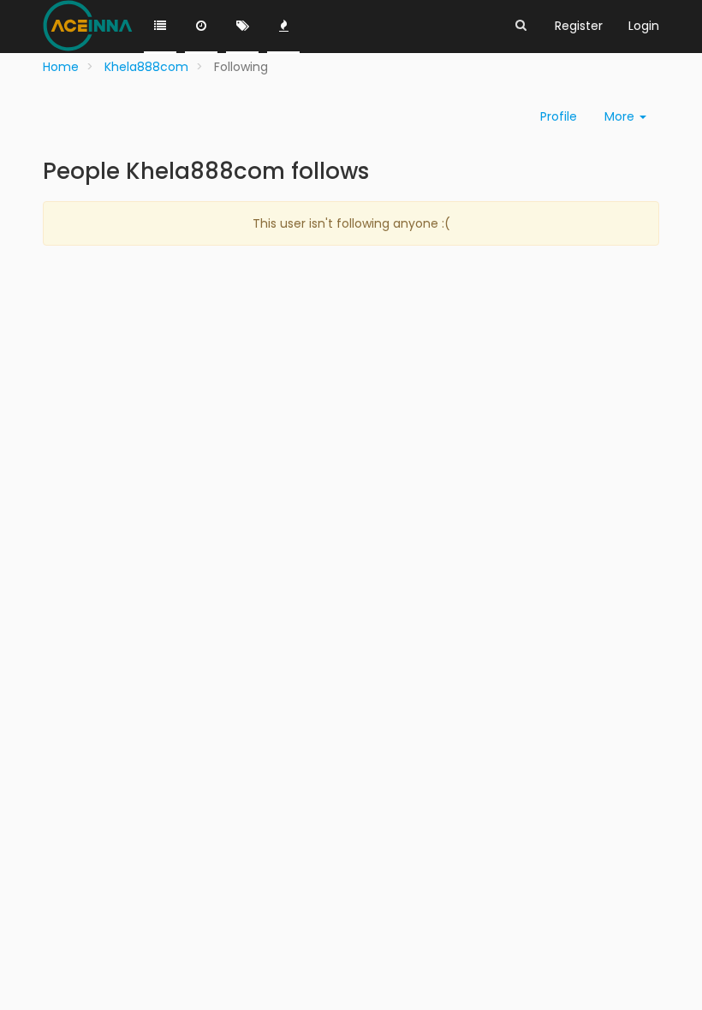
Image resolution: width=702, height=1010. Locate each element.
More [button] (621, 116)
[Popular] (283, 26)
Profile (558, 116)
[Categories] (160, 26)
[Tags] (242, 26)
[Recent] (201, 26)
